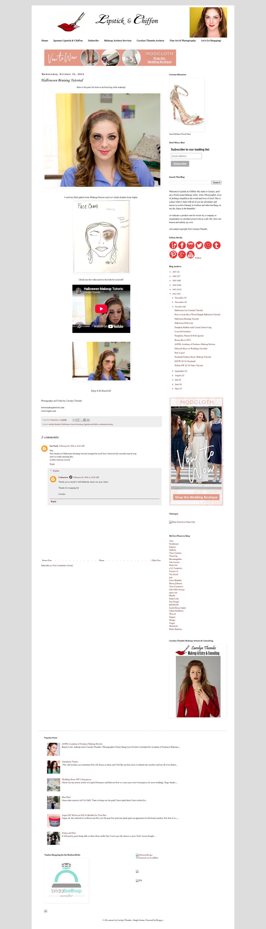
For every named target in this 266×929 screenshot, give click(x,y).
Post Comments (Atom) (63, 565)
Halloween (65, 424)
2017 (174, 272)
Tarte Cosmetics (176, 586)
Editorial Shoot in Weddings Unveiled (191, 348)
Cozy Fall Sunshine (183, 331)
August (178, 375)
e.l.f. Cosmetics (175, 568)
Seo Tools (54, 446)
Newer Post (47, 560)
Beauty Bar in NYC (183, 340)
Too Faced (173, 574)
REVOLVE (174, 604)
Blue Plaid (66, 797)
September (180, 371)
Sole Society (174, 562)
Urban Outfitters (176, 610)
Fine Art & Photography (183, 40)
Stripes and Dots (69, 833)
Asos (171, 540)
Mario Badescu (175, 629)
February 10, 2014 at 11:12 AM (72, 446)
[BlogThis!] (78, 420)
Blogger (159, 920)
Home (45, 40)
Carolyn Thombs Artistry (150, 40)
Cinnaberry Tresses (70, 761)
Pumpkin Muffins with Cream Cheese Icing (193, 327)
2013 (174, 289)
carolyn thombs (54, 424)
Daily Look (174, 598)
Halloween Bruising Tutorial (187, 319)
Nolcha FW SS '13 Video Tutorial (189, 365)
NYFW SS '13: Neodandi (185, 361)
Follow (198, 258)
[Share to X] (81, 420)
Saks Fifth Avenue (177, 589)
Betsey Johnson (175, 583)
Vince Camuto (175, 553)
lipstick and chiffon (91, 424)
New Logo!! (180, 352)
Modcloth (173, 626)
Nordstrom (173, 544)
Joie (170, 577)
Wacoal (172, 614)
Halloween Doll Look (184, 323)
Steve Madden (175, 580)
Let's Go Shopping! (211, 40)
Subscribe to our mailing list (190, 149)
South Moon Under (177, 608)
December (179, 297)
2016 (174, 276)
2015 (174, 280)
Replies (56, 470)
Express (172, 547)
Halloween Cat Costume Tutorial (189, 310)
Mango (172, 620)
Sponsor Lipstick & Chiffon (68, 40)
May (177, 388)
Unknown (63, 477)
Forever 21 (173, 571)
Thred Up (173, 556)
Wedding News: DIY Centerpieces (76, 779)
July (177, 379)
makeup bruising (106, 424)
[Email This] (74, 420)
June (177, 384)
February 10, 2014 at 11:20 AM (86, 477)
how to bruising (77, 424)
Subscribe (93, 40)
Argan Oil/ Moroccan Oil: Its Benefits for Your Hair (84, 815)
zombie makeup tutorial (60, 459)
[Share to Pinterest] (88, 420)
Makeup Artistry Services (117, 40)
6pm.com (173, 592)
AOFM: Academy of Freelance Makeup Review (195, 344)
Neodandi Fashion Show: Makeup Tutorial (193, 357)
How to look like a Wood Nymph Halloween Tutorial (197, 314)
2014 (174, 285)
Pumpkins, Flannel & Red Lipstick (189, 335)
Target (172, 623)
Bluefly (172, 595)
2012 (174, 293)
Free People (174, 601)
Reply (52, 464)
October (179, 306)
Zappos (172, 617)
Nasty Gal (173, 565)
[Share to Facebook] (84, 420)
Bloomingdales (175, 559)
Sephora (172, 550)
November (179, 302)
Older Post (156, 560)
